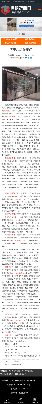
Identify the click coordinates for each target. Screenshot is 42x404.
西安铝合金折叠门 (11, 39)
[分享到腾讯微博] (23, 58)
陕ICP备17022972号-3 (24, 385)
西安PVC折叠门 (10, 43)
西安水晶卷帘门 (31, 39)
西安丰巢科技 (23, 393)
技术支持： (15, 393)
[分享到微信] (28, 58)
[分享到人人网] (26, 58)
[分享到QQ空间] (18, 58)
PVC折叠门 (27, 108)
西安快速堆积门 (31, 43)
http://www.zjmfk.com (18, 341)
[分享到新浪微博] (21, 58)
